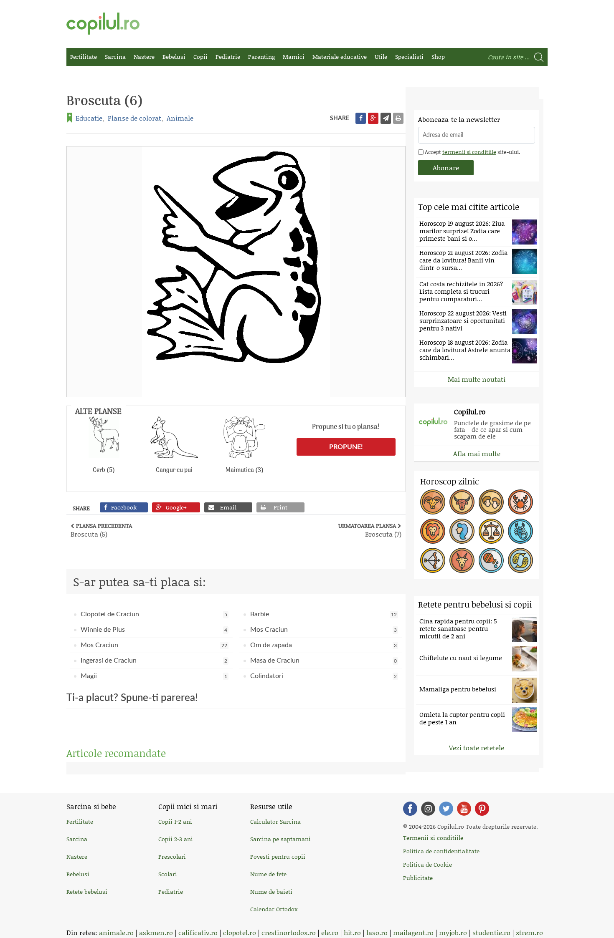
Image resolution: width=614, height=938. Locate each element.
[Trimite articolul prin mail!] (386, 118)
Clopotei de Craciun (154, 614)
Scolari (167, 874)
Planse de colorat (134, 118)
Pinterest (482, 809)
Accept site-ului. (472, 152)
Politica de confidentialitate (441, 851)
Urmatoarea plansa (369, 530)
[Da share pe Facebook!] (360, 118)
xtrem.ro (529, 932)
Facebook (410, 809)
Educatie (89, 118)
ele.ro (329, 932)
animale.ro (116, 932)
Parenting (261, 56)
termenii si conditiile (469, 152)
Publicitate (418, 877)
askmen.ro (156, 932)
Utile (381, 56)
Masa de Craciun (323, 660)
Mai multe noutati (476, 379)
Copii (200, 56)
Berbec (432, 501)
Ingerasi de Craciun (154, 660)
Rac (520, 501)
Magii (154, 676)
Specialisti (409, 56)
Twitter (446, 809)
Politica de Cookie (427, 864)
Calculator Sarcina (275, 821)
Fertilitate (83, 56)
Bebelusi (173, 56)
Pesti (520, 560)
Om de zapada (323, 645)
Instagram (428, 809)
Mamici (293, 56)
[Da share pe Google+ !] (373, 118)
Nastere (144, 56)
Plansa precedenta (101, 530)
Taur (461, 501)
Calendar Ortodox (273, 909)
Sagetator (432, 560)
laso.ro (377, 932)
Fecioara (461, 531)
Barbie (323, 614)
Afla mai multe (476, 453)
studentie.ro (491, 932)
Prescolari (172, 856)
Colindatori (323, 676)
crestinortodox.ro (288, 932)
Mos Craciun (323, 629)
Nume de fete (268, 874)
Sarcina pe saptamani (280, 839)
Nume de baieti (271, 891)
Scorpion (520, 531)
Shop (438, 56)
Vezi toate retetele (476, 747)
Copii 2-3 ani (175, 839)
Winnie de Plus (154, 629)
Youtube (464, 809)
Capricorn (461, 560)
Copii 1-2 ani (175, 821)
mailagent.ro (413, 932)
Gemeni (491, 501)
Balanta (491, 531)
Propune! (346, 447)
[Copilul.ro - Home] (103, 24)
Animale (180, 118)
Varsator (491, 560)
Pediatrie (228, 56)
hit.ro (352, 932)
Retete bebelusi (86, 891)
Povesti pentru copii (277, 856)
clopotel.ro (239, 932)
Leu (432, 531)
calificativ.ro (198, 932)
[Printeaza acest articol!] (398, 118)
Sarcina (115, 56)
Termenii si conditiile (433, 837)
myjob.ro (453, 932)
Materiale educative (339, 56)
